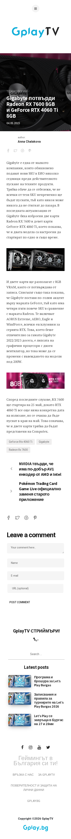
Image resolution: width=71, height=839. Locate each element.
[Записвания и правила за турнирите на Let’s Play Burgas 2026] (19, 698)
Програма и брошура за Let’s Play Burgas (47, 681)
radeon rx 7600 (18, 450)
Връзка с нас (23, 775)
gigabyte (44, 442)
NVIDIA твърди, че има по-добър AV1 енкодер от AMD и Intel (40, 469)
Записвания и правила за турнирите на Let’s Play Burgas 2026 (49, 700)
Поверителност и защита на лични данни (34, 787)
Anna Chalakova (29, 141)
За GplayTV (46, 775)
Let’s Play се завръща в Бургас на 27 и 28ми (48, 720)
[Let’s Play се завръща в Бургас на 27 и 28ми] (19, 719)
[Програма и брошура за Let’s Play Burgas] (19, 681)
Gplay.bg (33, 801)
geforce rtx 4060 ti (20, 442)
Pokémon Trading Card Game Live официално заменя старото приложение (40, 491)
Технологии (17, 91)
